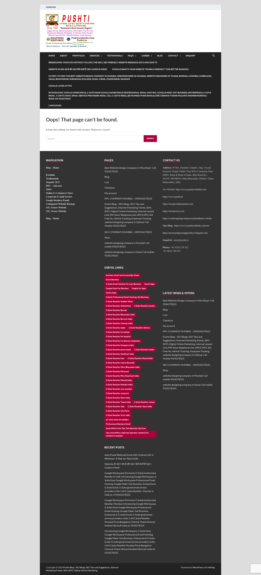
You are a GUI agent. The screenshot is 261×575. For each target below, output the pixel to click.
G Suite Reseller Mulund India (119, 380)
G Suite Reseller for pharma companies (123, 341)
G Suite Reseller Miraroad (117, 371)
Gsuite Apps (111, 292)
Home (51, 55)
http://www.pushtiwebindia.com (191, 189)
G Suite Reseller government (118, 349)
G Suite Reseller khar (115, 358)
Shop (107, 237)
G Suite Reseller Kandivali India (120, 354)
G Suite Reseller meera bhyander (120, 363)
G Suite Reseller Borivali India (119, 319)
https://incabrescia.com (173, 211)
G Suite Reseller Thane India (118, 402)
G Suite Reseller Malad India (140, 358)
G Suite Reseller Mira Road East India (122, 376)
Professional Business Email (118, 424)
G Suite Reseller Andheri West (119, 301)
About (63, 55)
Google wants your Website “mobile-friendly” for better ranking (150, 69)
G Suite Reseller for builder (118, 332)
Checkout (110, 187)
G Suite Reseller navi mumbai (119, 389)
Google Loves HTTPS (60, 86)
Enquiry (190, 55)
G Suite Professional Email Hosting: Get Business (127, 297)
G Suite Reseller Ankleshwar (118, 306)
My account (111, 193)
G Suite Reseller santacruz (117, 393)
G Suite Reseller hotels (144, 349)
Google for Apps (139, 288)
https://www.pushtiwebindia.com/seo (191, 225)
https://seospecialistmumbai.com (178, 204)
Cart (107, 182)
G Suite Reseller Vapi (115, 406)
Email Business (112, 279)
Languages (54, 105)
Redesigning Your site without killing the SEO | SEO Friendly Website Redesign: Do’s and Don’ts (102, 62)
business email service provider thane (122, 275)
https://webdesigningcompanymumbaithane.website (187, 218)
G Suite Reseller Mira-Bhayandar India (123, 367)
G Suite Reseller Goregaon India (120, 345)
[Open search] (213, 55)
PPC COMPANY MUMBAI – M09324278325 (128, 198)
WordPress (198, 567)
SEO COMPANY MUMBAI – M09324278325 (128, 232)
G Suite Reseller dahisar (139, 328)
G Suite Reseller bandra (144, 306)
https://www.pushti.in (173, 196)
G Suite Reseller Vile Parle (117, 411)
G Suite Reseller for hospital (118, 336)
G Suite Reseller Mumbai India (119, 384)
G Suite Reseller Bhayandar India (120, 314)
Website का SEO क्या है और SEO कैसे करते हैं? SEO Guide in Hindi (77, 69)
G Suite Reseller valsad (144, 402)
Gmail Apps (149, 284)
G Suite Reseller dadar (116, 328)
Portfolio (78, 55)
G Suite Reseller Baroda (116, 310)
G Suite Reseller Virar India (118, 415)
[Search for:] (101, 138)
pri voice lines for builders (117, 419)
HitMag (211, 567)
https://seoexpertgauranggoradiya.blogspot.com (185, 233)
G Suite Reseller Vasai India (140, 406)
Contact (173, 55)
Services (94, 55)
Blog (160, 55)
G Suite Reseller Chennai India (119, 323)
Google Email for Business (117, 288)
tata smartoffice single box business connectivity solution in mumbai (127, 434)
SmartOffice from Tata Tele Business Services (126, 428)
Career (145, 55)
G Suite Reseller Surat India (118, 398)
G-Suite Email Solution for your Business (123, 284)
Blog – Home (52, 167)
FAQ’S (131, 55)
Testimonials (115, 55)
